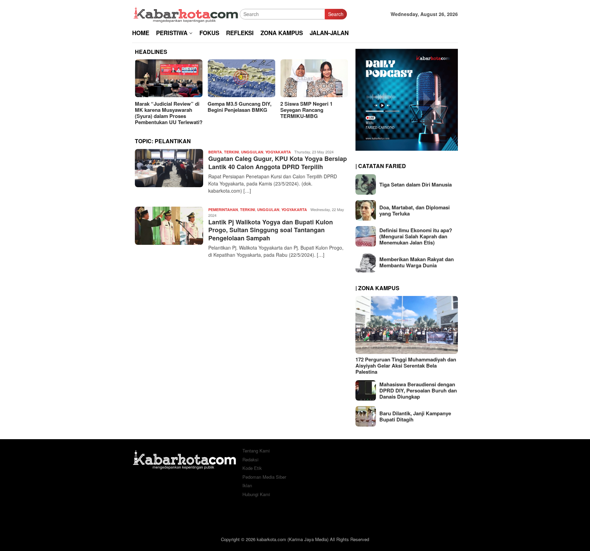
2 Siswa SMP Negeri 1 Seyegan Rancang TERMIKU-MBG (306, 110)
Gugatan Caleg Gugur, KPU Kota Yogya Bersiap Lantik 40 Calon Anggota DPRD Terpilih (277, 162)
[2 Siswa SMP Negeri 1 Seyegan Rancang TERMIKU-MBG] (314, 78)
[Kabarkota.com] (186, 13)
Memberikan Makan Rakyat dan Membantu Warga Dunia (416, 262)
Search (335, 14)
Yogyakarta (278, 151)
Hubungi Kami (256, 494)
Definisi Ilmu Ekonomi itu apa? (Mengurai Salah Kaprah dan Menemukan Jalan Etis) (415, 236)
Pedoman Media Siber (264, 477)
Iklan (247, 485)
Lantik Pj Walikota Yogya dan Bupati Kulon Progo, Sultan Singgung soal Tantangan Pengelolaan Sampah (270, 230)
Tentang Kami (256, 450)
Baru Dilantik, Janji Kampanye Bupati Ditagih (415, 416)
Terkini (231, 151)
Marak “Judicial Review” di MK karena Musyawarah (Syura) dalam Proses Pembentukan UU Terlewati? (168, 113)
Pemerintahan (223, 209)
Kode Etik (252, 468)
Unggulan (252, 151)
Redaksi (250, 459)
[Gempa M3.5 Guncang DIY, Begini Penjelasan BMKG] (241, 78)
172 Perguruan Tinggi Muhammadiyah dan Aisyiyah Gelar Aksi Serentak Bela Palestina (405, 365)
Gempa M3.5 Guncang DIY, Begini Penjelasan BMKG (239, 107)
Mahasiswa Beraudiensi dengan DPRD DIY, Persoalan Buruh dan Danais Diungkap (418, 390)
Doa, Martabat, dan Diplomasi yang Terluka (414, 210)
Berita (215, 151)
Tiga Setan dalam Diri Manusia (415, 184)
